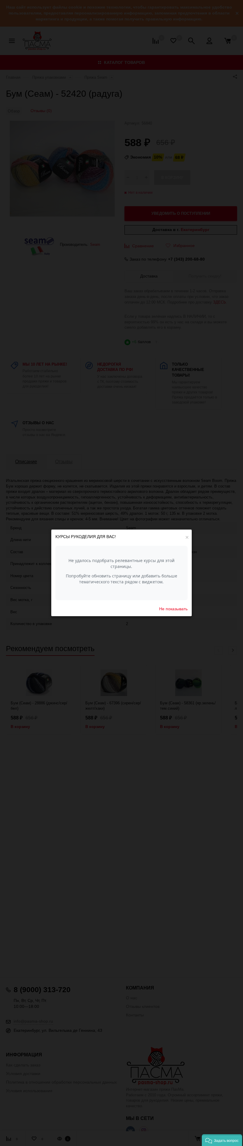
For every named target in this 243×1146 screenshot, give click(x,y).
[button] (222, 1140)
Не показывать (173, 608)
